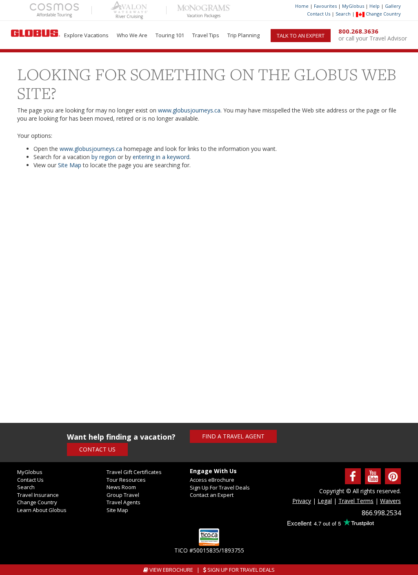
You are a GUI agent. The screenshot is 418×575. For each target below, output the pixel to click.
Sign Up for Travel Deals (240, 569)
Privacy (301, 501)
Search (343, 14)
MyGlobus (353, 6)
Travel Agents (123, 502)
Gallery (393, 6)
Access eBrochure (212, 479)
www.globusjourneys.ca (189, 110)
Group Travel (123, 495)
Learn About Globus (42, 510)
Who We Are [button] (132, 35)
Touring (170, 35)
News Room (121, 487)
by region (103, 157)
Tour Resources (126, 479)
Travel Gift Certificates (134, 472)
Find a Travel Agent (233, 436)
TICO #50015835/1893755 (209, 550)
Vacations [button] (86, 35)
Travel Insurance (38, 495)
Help (374, 6)
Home (302, 6)
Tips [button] (205, 35)
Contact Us (318, 14)
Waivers (390, 501)
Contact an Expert (211, 495)
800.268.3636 (358, 31)
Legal (325, 501)
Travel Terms (356, 501)
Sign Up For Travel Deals (220, 487)
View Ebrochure (170, 569)
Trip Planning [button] (243, 35)
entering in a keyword (161, 157)
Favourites (325, 6)
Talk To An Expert (301, 35)
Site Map (69, 165)
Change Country (383, 14)
